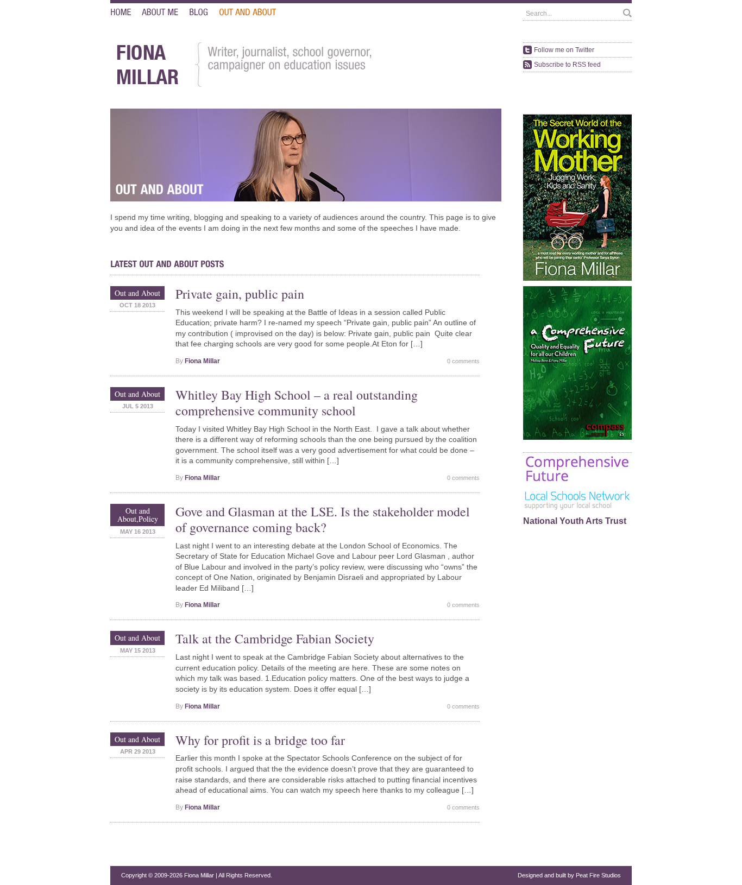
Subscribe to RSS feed (567, 64)
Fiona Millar (202, 361)
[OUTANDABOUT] (247, 12)
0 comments (463, 361)
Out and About (137, 293)
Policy (148, 519)
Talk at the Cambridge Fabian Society (274, 638)
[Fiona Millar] (147, 85)
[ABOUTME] (160, 12)
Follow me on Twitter (564, 50)
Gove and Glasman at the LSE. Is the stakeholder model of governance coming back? (322, 519)
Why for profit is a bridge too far (260, 740)
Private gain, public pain (239, 293)
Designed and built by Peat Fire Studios (569, 875)
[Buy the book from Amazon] (577, 279)
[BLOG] (198, 12)
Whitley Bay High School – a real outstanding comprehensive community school (296, 402)
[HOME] (120, 12)
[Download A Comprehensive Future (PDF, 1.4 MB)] (577, 438)
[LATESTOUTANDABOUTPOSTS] (167, 264)
